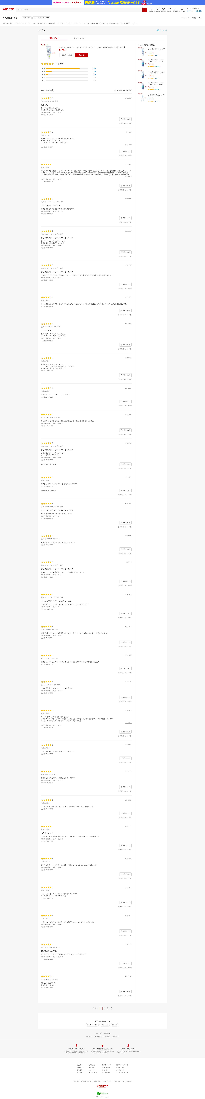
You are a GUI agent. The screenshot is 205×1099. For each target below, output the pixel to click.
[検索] (144, 10)
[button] (158, 9)
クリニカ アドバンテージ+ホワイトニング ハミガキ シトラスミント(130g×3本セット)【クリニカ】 (38, 23)
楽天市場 (5, 23)
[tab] (54, 38)
